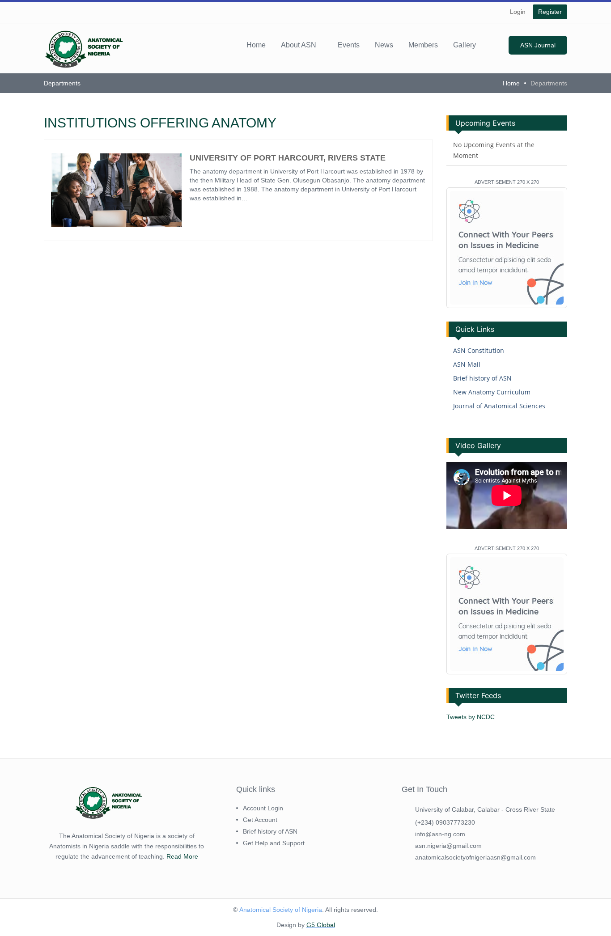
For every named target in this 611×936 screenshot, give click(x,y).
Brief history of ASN (482, 378)
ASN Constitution (478, 350)
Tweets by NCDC (470, 716)
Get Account (260, 820)
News (384, 45)
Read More (182, 856)
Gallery (464, 45)
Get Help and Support (274, 843)
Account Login (263, 808)
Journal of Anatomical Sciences (499, 406)
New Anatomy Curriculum (491, 392)
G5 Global (320, 924)
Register (550, 11)
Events (349, 45)
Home (256, 45)
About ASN (298, 45)
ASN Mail (466, 364)
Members (423, 45)
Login (518, 11)
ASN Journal (538, 45)
